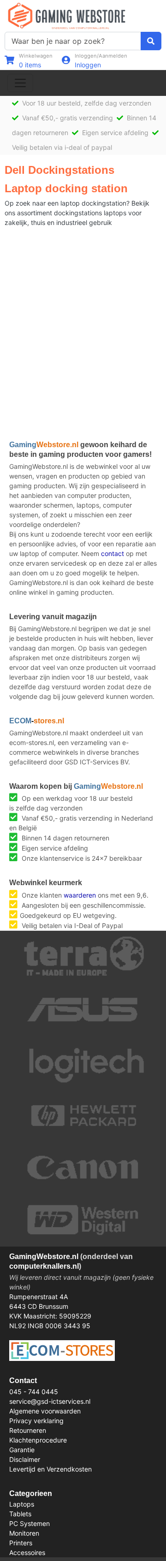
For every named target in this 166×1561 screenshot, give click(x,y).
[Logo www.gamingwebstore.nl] (67, 15)
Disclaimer (24, 1459)
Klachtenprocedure (38, 1440)
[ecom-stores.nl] (62, 1350)
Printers (20, 1543)
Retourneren (27, 1430)
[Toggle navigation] (20, 83)
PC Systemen (29, 1523)
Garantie (22, 1450)
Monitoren (24, 1533)
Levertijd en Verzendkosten (50, 1469)
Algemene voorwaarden (45, 1411)
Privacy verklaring (36, 1421)
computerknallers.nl (44, 1266)
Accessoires (27, 1552)
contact (112, 553)
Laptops (21, 1504)
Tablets (20, 1514)
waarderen (80, 895)
